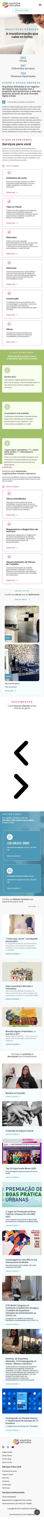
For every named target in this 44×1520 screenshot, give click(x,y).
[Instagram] (3, 1447)
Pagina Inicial (7, 1452)
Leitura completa (12, 953)
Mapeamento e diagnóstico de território (17, 1500)
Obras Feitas (7, 1455)
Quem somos (7, 1462)
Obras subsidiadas (9, 1497)
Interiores (5, 1481)
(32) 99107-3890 (18, 843)
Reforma (5, 1478)
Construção (6, 1484)
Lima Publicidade (28, 1514)
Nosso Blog (6, 1459)
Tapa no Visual (7, 1474)
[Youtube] (13, 1447)
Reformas (6, 1488)
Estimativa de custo (9, 1471)
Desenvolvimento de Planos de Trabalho (17, 1503)
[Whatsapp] (8, 1447)
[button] (40, 5)
